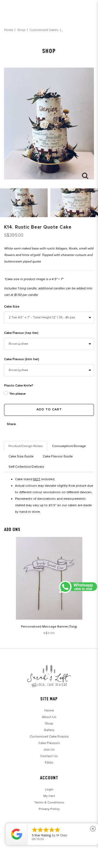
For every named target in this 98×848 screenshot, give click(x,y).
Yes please (18, 393)
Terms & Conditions (49, 802)
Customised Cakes (43, 30)
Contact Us (49, 756)
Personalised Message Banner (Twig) (49, 627)
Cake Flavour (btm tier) (21, 359)
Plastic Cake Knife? (18, 385)
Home (8, 30)
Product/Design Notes (25, 446)
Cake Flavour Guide (58, 456)
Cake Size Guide (20, 456)
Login (49, 789)
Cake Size (11, 306)
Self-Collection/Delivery (26, 467)
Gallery (49, 730)
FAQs (49, 762)
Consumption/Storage (69, 446)
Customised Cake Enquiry (49, 736)
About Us (49, 717)
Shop (21, 30)
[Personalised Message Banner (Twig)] (49, 578)
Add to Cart (49, 409)
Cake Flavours (49, 743)
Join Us (49, 749)
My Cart (49, 796)
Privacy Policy (49, 809)
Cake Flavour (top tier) (21, 333)
